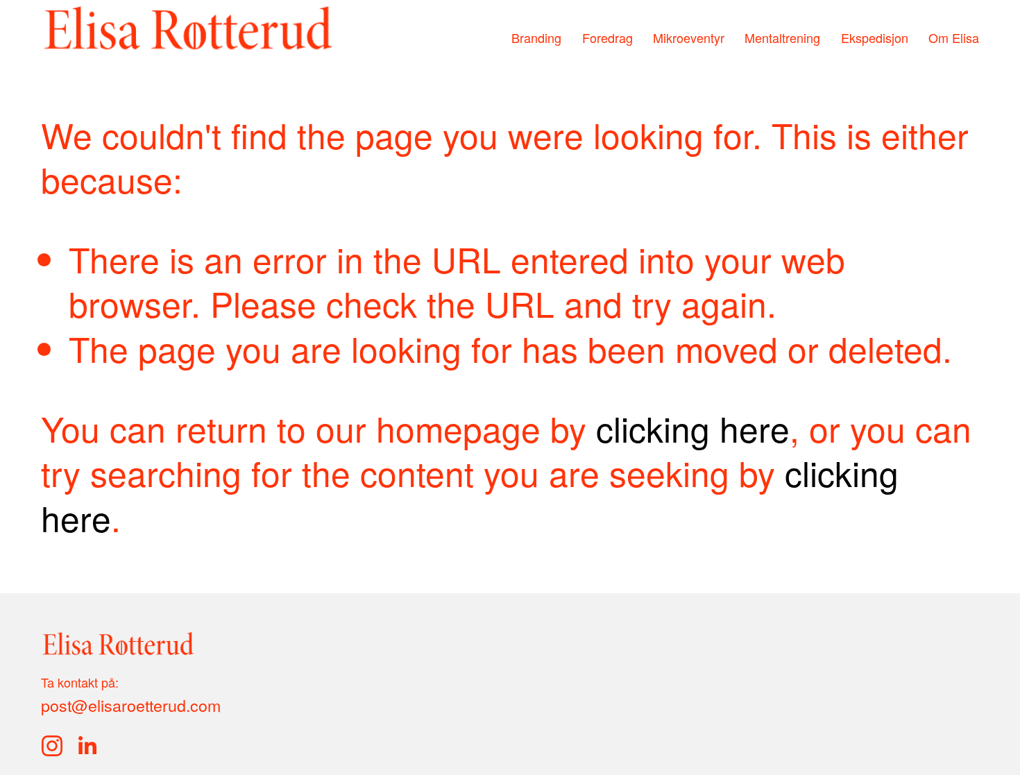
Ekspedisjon (874, 38)
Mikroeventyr (688, 38)
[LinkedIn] (87, 746)
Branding (536, 38)
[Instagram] (52, 746)
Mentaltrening (782, 38)
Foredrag (607, 38)
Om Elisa (953, 38)
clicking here (693, 427)
